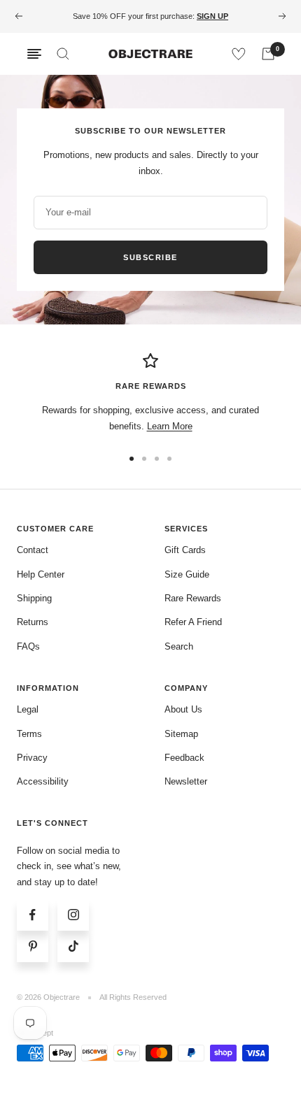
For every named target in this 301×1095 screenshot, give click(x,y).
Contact (32, 550)
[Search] (63, 54)
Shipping (34, 598)
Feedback (184, 757)
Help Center (40, 574)
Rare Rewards (192, 598)
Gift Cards (185, 550)
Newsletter (185, 781)
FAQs (28, 646)
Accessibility (43, 781)
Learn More (169, 426)
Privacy (32, 757)
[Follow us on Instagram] (73, 915)
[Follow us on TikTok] (73, 946)
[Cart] (268, 54)
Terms (29, 734)
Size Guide (186, 574)
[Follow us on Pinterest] (32, 946)
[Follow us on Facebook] (32, 915)
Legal (27, 709)
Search (178, 646)
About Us (183, 709)
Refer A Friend (193, 622)
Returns (32, 622)
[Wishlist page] (238, 53)
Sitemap (181, 734)
